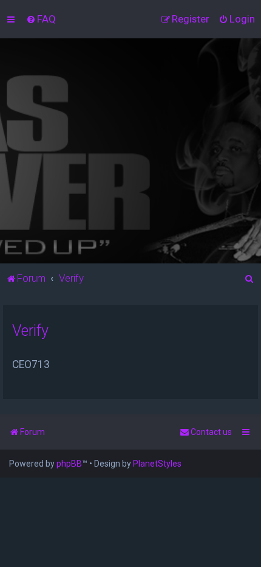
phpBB (69, 463)
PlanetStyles (157, 463)
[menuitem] (41, 18)
